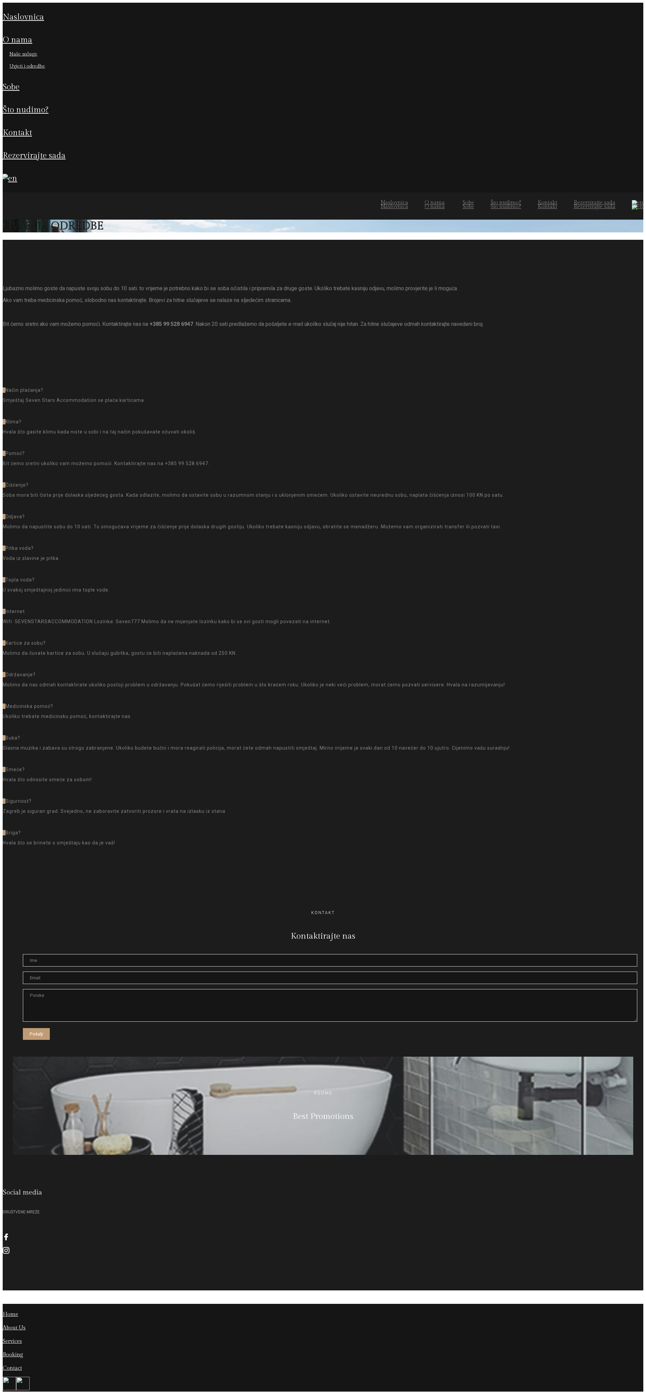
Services (12, 1341)
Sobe (11, 87)
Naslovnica (23, 17)
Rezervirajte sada (34, 155)
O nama (17, 40)
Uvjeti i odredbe (27, 66)
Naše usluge (23, 54)
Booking (13, 1355)
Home (10, 1314)
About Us (14, 1328)
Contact (12, 1368)
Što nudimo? (25, 110)
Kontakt (17, 133)
